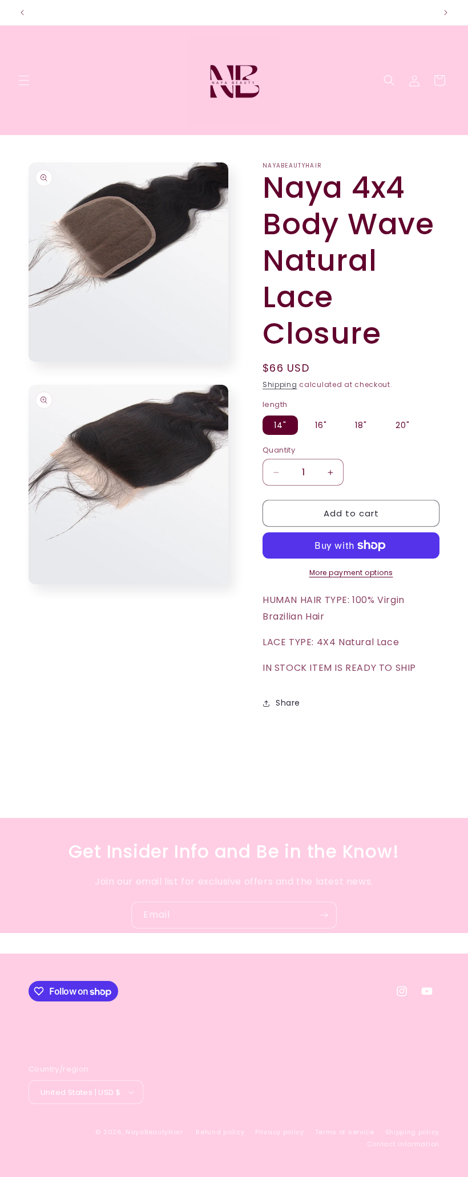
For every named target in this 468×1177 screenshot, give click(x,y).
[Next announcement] (445, 12)
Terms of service (344, 1132)
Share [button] (288, 702)
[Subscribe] (323, 915)
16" (321, 425)
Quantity (279, 450)
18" (361, 425)
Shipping (280, 384)
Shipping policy (412, 1132)
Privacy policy (279, 1132)
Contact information (403, 1144)
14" (280, 425)
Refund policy (220, 1132)
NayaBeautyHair (154, 1132)
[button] (24, 80)
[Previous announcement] (22, 12)
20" (403, 425)
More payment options (351, 572)
